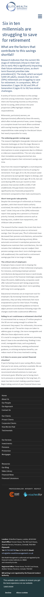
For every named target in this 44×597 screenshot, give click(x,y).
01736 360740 (10, 550)
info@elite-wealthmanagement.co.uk (17, 553)
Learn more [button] (8, 586)
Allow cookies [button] (22, 592)
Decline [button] (8, 592)
